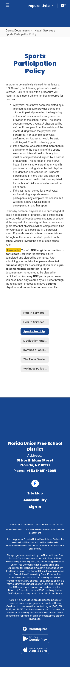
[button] (40, 5)
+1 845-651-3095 (41, 470)
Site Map (35, 493)
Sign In (35, 506)
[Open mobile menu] (7, 5)
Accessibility (35, 500)
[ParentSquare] (35, 629)
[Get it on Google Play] (35, 638)
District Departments (18, 30)
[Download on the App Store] (35, 650)
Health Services (44, 30)
